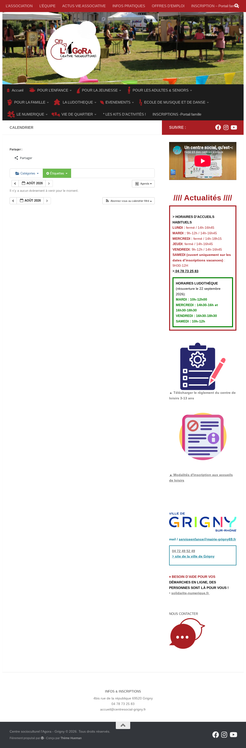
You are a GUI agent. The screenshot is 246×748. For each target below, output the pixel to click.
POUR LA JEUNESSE (100, 90)
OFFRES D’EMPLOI (168, 6)
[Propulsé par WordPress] (42, 738)
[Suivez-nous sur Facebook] (218, 127)
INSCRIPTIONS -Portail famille (177, 114)
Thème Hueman (71, 738)
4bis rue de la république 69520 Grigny (123, 698)
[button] (128, 201)
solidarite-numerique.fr (190, 593)
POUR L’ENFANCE (52, 90)
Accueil (17, 90)
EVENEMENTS (117, 102)
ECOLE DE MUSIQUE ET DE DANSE (174, 102)
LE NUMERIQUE (30, 114)
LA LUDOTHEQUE (78, 102)
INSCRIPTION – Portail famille (215, 6)
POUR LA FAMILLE (29, 102)
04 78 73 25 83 (186, 271)
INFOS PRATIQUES (128, 6)
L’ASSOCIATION (19, 6)
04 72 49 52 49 (183, 551)
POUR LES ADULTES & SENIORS (161, 90)
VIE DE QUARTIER (77, 114)
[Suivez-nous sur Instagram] (226, 127)
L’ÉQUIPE (47, 6)
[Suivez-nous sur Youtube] (233, 127)
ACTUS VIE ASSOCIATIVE (84, 6)
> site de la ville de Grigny (193, 556)
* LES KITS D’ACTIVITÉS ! (124, 114)
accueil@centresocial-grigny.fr (123, 709)
